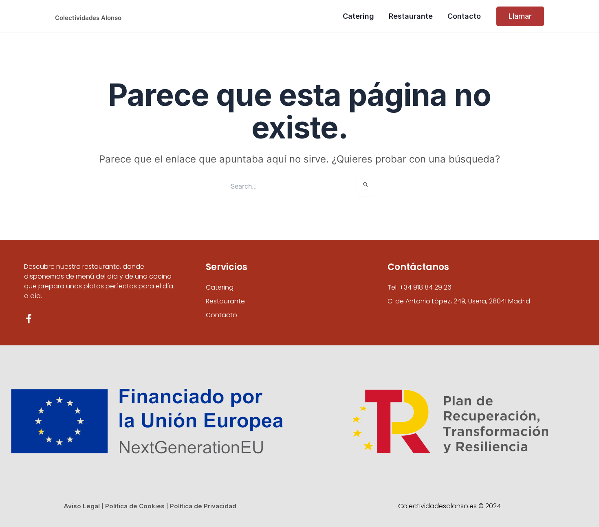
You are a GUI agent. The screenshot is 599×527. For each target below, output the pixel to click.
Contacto (221, 315)
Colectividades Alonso (88, 18)
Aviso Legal (82, 506)
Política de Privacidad (203, 506)
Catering (219, 287)
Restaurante (225, 301)
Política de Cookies (135, 506)
